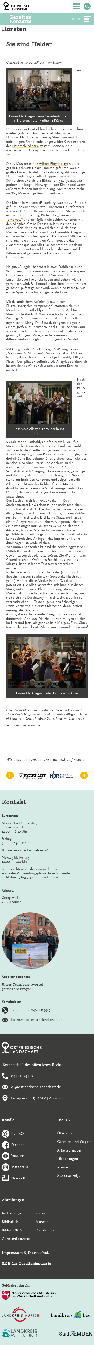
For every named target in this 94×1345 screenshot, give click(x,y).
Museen (42, 1222)
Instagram (19, 1167)
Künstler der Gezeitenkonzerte (59, 710)
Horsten (12, 137)
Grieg (29, 718)
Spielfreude (76, 718)
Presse (62, 1167)
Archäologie (11, 1213)
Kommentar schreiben (25, 725)
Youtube (17, 1155)
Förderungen (67, 1158)
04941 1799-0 (22, 1075)
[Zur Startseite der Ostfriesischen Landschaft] (17, 6)
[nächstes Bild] (84, 775)
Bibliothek (10, 1222)
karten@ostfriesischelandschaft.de (36, 1020)
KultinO (17, 1133)
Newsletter (20, 1178)
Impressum (12, 1252)
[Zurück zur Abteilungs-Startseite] (26, 19)
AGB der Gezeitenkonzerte (26, 1263)
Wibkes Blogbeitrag (53, 164)
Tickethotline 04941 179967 (30, 1010)
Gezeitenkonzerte (16, 1238)
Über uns (64, 1133)
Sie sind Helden (29, 44)
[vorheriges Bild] (10, 775)
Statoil (45, 714)
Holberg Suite (44, 718)
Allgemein (30, 710)
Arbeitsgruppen (69, 1150)
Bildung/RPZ (12, 1230)
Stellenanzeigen (70, 1175)
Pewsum (80, 627)
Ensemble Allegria (25, 146)
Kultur (40, 1213)
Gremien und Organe (74, 1141)
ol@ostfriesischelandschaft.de (36, 1087)
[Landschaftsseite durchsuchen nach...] (87, 6)
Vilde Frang (33, 232)
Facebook (18, 1144)
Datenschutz (39, 1252)
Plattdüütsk (44, 1230)
